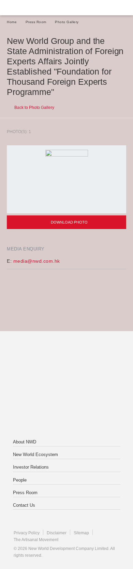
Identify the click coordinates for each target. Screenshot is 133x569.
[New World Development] (39, 7)
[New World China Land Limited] (66, 385)
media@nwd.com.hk (36, 261)
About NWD (24, 441)
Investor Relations (31, 467)
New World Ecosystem (35, 454)
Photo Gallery (67, 22)
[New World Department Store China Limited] (66, 412)
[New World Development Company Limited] (66, 358)
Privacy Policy (27, 533)
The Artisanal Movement (36, 539)
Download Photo (69, 222)
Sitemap (81, 533)
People (20, 480)
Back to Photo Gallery (33, 107)
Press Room (36, 22)
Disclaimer (56, 533)
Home (12, 22)
